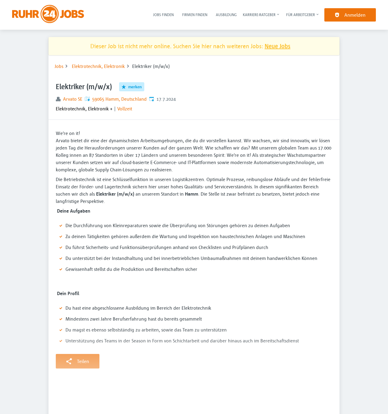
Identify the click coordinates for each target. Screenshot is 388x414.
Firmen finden (194, 14)
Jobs (59, 66)
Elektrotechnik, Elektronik (98, 66)
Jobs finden (163, 14)
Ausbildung (226, 14)
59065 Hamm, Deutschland (119, 99)
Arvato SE (72, 99)
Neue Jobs (277, 46)
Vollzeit (124, 109)
